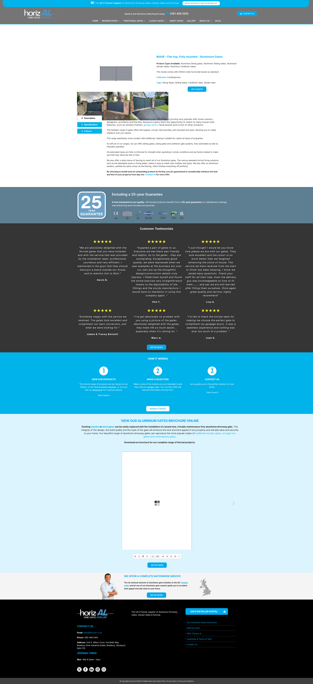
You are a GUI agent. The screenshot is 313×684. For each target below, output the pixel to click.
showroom (97, 390)
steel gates (108, 426)
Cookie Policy (161, 681)
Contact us (150, 174)
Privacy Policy (172, 681)
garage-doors (150, 125)
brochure (112, 387)
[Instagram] (97, 669)
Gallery (83, 387)
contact (150, 387)
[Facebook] (85, 669)
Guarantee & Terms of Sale (199, 639)
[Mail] (103, 669)
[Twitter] (79, 669)
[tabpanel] (164, 147)
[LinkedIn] (91, 669)
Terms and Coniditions (186, 681)
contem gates (165, 436)
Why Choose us (194, 633)
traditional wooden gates (208, 433)
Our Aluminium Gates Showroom (202, 622)
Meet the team (193, 628)
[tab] (89, 118)
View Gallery (103, 395)
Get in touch (212, 392)
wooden (95, 426)
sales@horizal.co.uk (92, 632)
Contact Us (192, 644)
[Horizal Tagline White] (39, 9)
